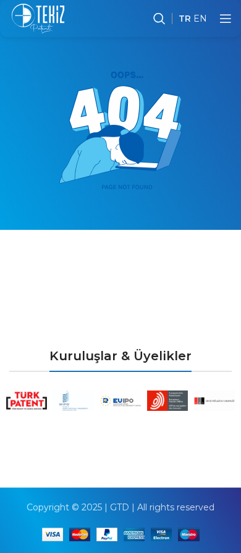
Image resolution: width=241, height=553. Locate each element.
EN (200, 18)
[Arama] (159, 18)
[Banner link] (26, 400)
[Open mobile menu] (225, 18)
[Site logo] (38, 17)
